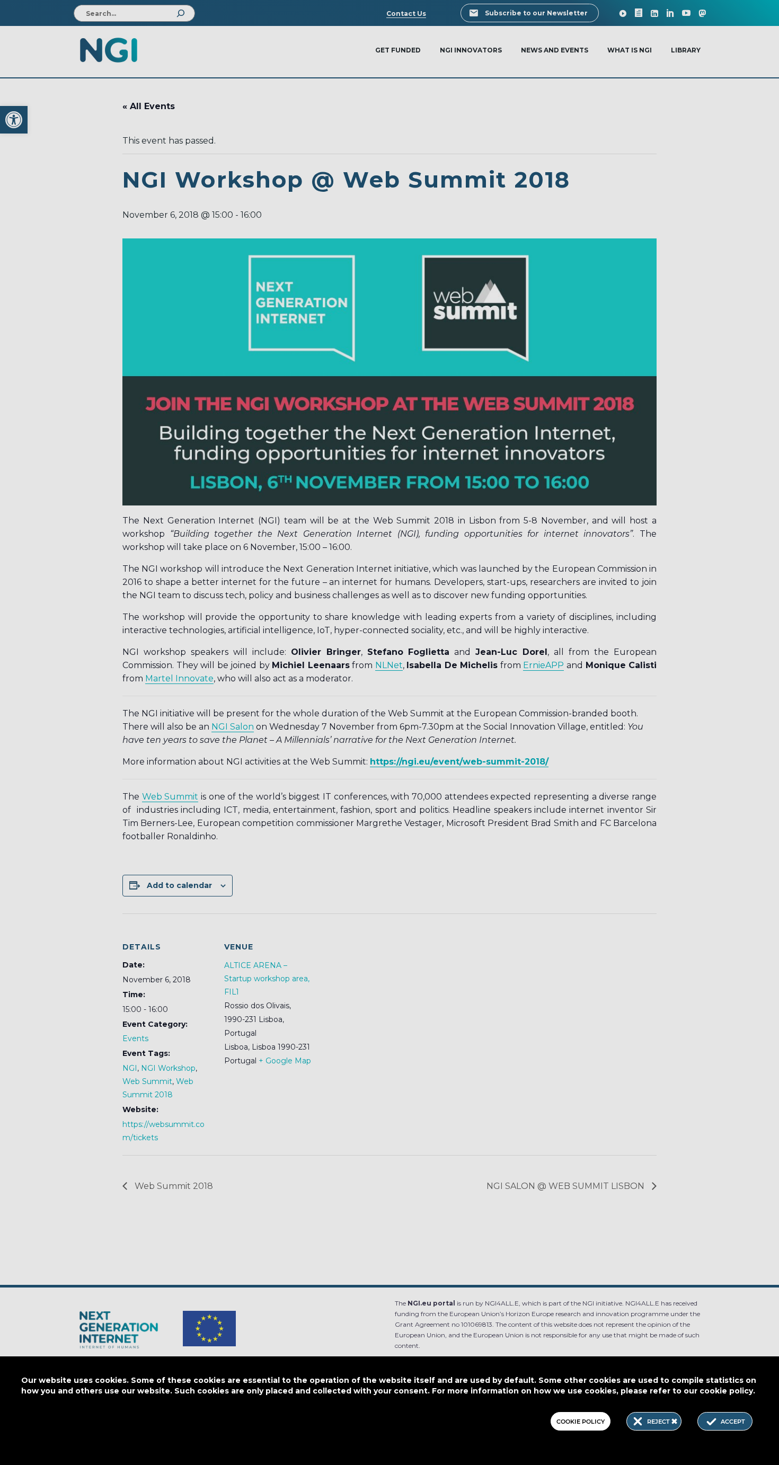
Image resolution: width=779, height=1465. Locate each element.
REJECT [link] (659, 1421)
